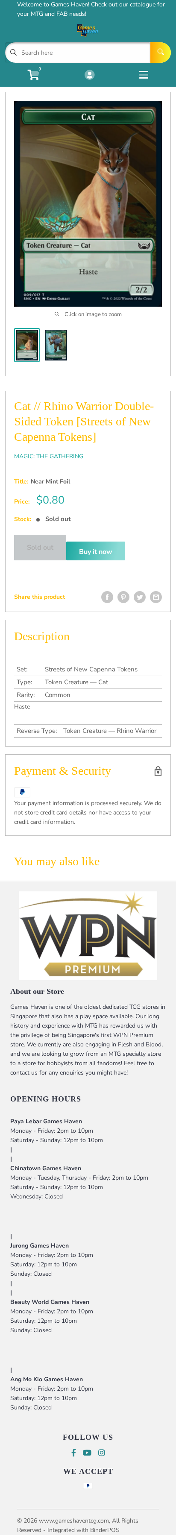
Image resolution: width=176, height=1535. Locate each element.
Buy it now (95, 552)
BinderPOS (105, 1530)
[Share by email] (156, 597)
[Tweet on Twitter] (140, 597)
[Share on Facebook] (107, 597)
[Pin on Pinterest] (123, 597)
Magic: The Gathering (48, 456)
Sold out (40, 547)
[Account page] (89, 76)
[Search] (160, 52)
